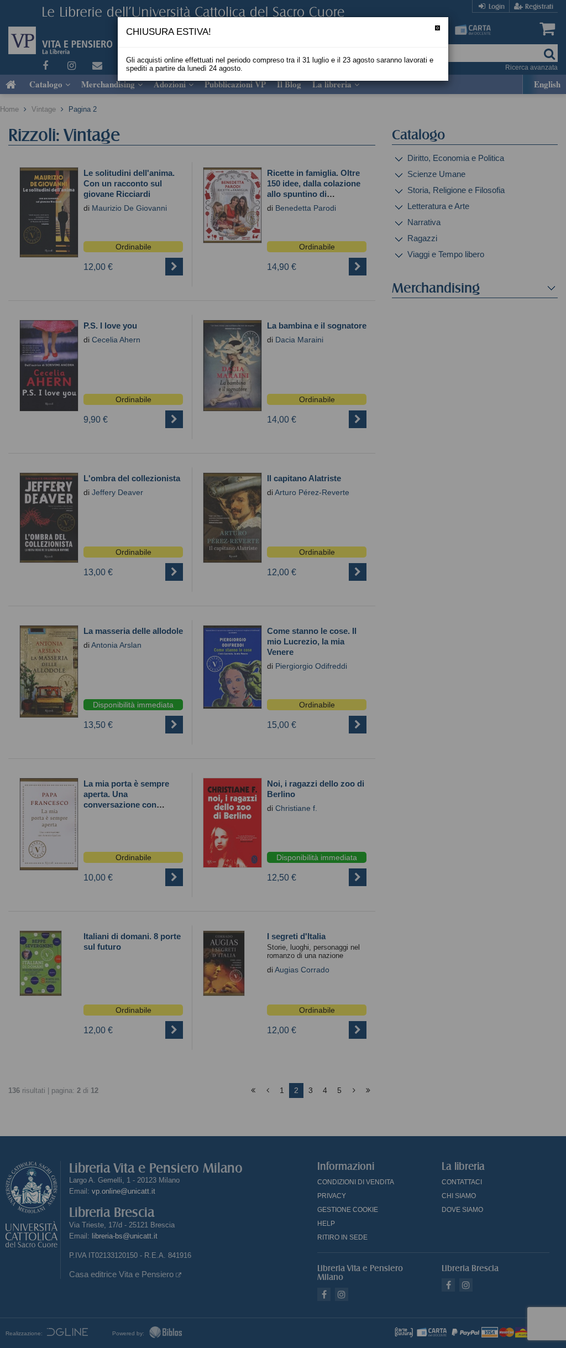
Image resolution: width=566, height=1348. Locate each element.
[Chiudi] (437, 27)
